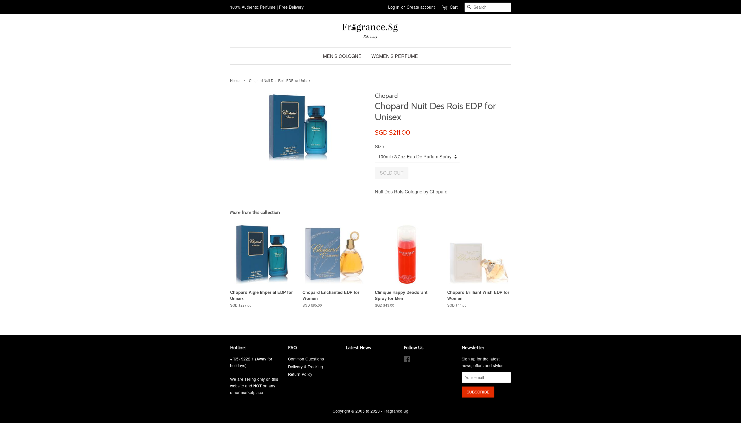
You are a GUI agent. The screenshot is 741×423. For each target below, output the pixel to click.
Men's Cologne (342, 56)
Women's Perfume (394, 56)
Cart (454, 7)
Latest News (358, 347)
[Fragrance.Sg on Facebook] (407, 360)
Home (235, 80)
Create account (421, 7)
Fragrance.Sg (396, 411)
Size (379, 146)
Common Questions (306, 359)
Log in (393, 7)
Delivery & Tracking (305, 366)
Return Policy (300, 374)
